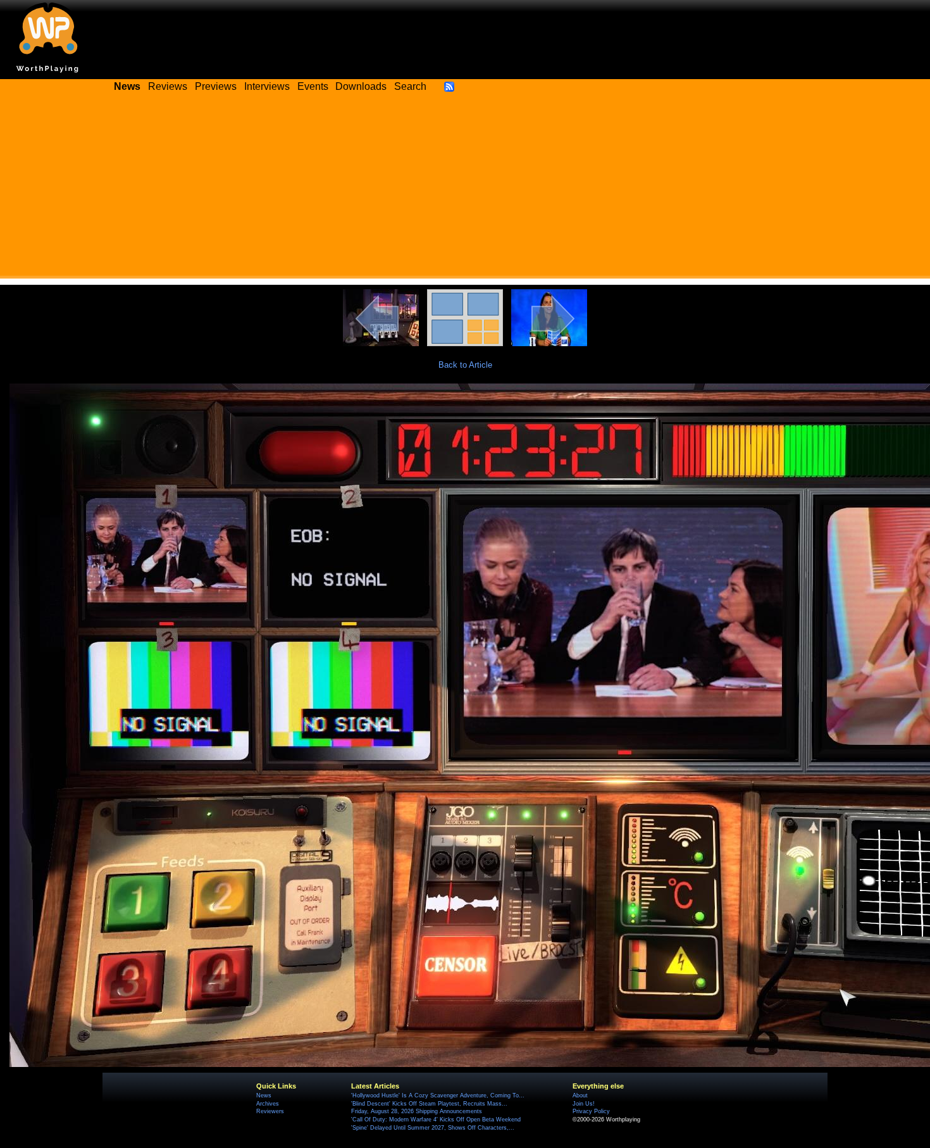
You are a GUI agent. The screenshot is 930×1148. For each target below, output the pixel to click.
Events (312, 86)
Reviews (167, 86)
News (263, 1095)
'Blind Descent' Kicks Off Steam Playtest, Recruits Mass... (429, 1104)
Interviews (267, 86)
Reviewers (270, 1111)
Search (410, 86)
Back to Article (465, 365)
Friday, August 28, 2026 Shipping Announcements (416, 1111)
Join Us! (584, 1104)
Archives (267, 1104)
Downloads (361, 86)
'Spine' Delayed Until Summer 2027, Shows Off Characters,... (432, 1128)
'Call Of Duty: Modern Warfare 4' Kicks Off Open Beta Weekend (436, 1119)
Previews (216, 86)
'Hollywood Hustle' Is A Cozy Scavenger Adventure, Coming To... (437, 1095)
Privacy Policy (591, 1111)
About (580, 1095)
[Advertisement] (465, 189)
